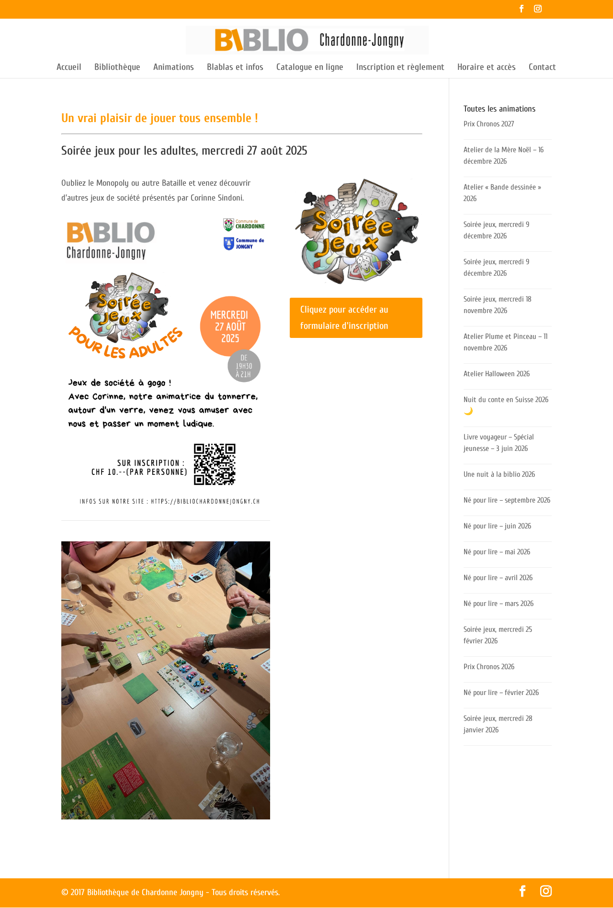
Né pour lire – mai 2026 (497, 552)
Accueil (69, 68)
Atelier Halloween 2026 (497, 374)
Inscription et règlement (400, 68)
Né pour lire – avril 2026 (498, 577)
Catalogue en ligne (309, 68)
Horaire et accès (486, 68)
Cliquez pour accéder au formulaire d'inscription (344, 317)
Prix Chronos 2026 (489, 666)
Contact (542, 68)
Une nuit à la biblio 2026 (499, 474)
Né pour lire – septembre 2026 (507, 500)
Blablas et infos (235, 68)
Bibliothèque (117, 68)
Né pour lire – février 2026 (501, 692)
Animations (173, 68)
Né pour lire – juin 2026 (497, 526)
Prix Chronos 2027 (489, 124)
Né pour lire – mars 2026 (499, 603)
